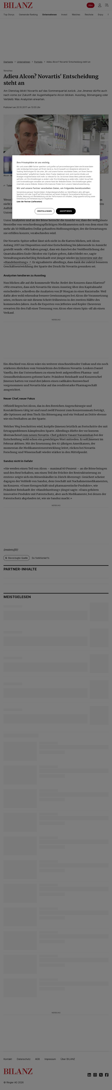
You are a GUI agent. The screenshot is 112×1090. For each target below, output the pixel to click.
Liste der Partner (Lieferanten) (29, 202)
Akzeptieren (66, 211)
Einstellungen (44, 211)
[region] (56, 187)
